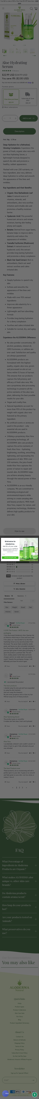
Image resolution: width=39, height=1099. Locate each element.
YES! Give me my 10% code (10, 557)
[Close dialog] (37, 539)
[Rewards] (5, 1093)
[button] (34, 1094)
